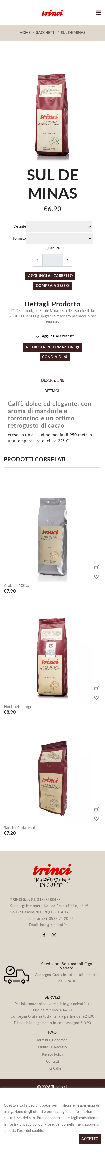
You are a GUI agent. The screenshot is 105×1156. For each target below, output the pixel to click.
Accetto (90, 1139)
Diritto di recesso (52, 1047)
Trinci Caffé (52, 1069)
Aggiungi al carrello (50, 276)
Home (25, 33)
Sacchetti (45, 33)
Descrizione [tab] (52, 380)
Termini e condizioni (52, 1040)
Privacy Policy (52, 1054)
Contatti (52, 1061)
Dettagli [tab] (52, 391)
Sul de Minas (73, 33)
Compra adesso (52, 286)
